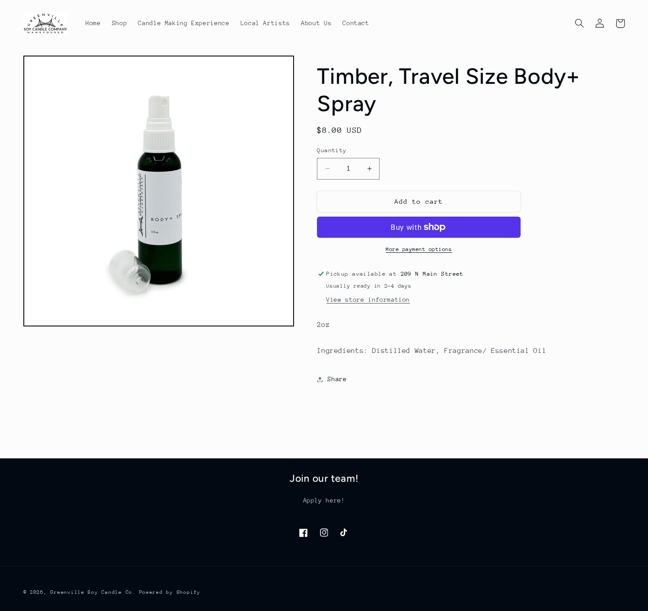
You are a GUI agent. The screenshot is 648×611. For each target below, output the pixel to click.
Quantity (331, 150)
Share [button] (337, 378)
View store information (368, 299)
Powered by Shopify (170, 592)
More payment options (419, 249)
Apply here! (324, 500)
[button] (580, 23)
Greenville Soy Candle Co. (92, 592)
